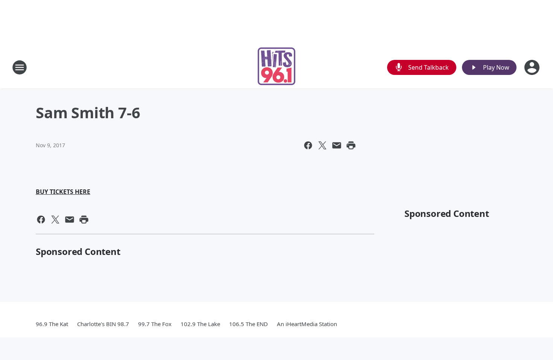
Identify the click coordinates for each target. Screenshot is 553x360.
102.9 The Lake (200, 324)
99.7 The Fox (155, 324)
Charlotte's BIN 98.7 (103, 324)
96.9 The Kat (52, 324)
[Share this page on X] (322, 145)
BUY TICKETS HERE (63, 192)
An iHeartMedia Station (307, 324)
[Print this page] (351, 145)
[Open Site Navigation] (19, 67)
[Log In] (532, 67)
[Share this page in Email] (336, 145)
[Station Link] (276, 67)
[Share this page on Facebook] (308, 145)
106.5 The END (248, 324)
